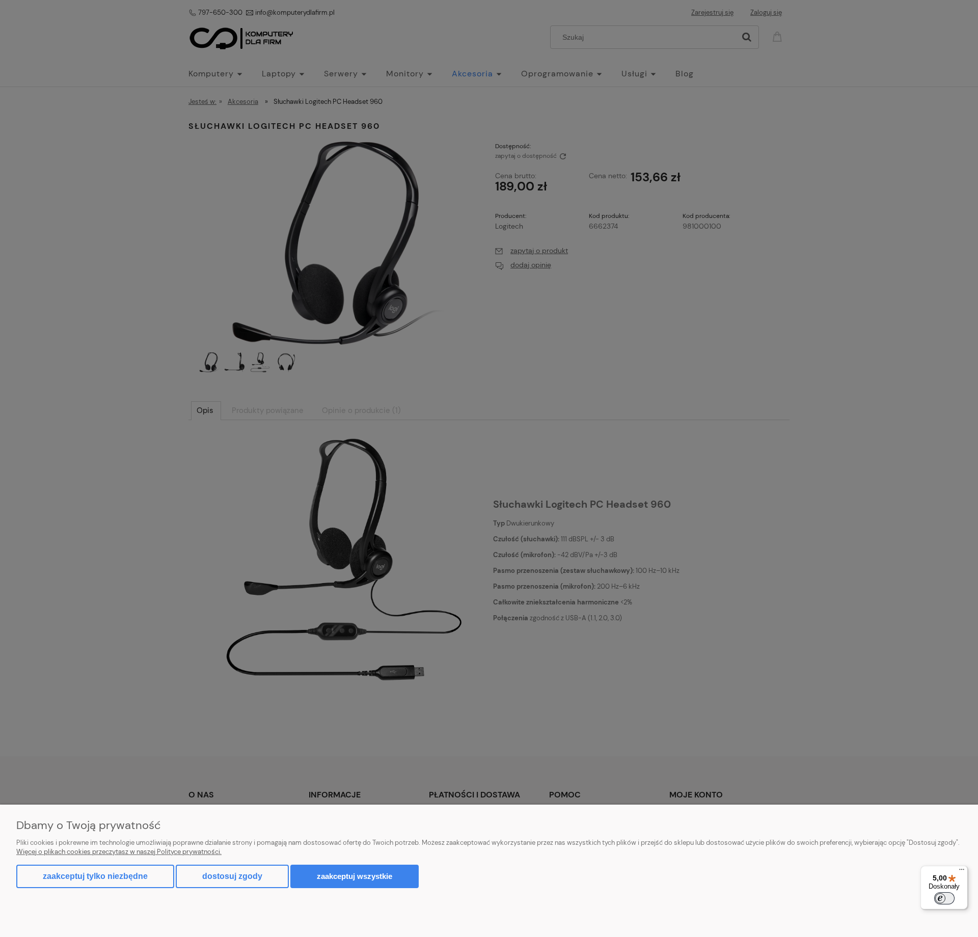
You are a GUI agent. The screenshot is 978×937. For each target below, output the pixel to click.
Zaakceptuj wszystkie (354, 876)
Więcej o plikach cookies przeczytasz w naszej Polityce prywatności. (119, 851)
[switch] (944, 898)
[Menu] (962, 872)
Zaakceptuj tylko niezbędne (95, 876)
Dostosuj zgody (232, 876)
